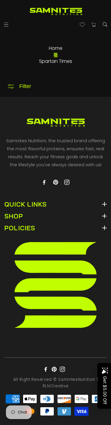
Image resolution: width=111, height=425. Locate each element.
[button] (6, 24)
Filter (25, 86)
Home (55, 48)
